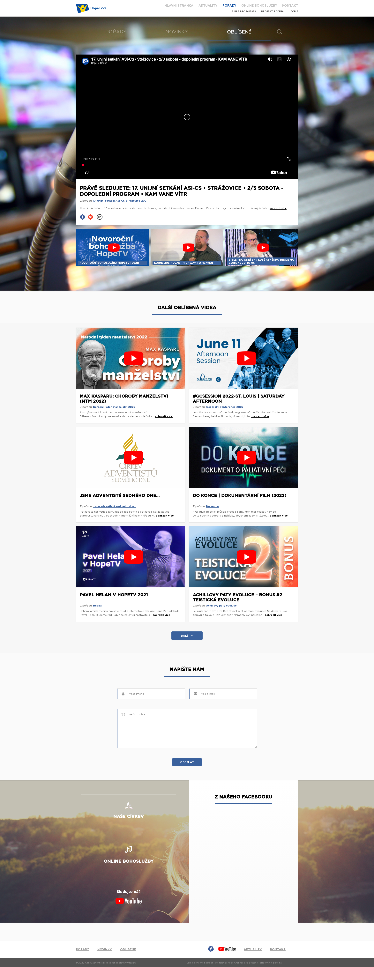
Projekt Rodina (272, 11)
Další (185, 636)
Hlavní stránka (179, 5)
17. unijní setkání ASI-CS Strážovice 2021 (120, 201)
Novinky (177, 32)
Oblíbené (239, 32)
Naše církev (128, 816)
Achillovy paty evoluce (221, 606)
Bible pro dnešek (244, 11)
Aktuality (207, 5)
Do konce (212, 506)
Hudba (97, 606)
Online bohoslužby (259, 5)
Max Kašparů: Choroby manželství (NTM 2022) (124, 398)
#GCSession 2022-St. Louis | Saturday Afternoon (238, 398)
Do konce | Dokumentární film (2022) (240, 495)
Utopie (293, 11)
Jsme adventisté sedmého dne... (120, 495)
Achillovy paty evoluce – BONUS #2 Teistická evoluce (237, 597)
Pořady (229, 5)
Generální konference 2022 (224, 407)
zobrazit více (164, 416)
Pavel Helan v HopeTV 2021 (114, 595)
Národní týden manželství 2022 (114, 407)
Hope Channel (235, 963)
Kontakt (290, 5)
